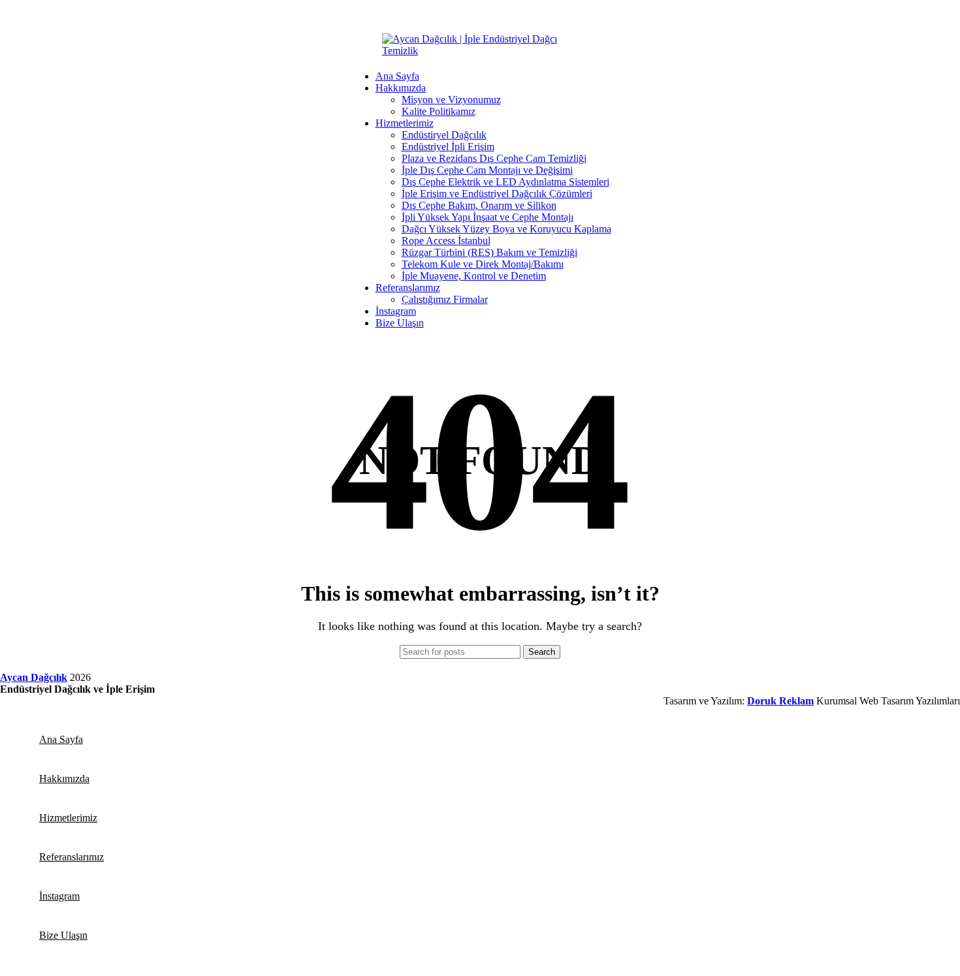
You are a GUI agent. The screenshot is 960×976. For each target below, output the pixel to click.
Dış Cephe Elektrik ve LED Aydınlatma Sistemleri (505, 181)
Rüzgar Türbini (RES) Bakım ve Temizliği (489, 252)
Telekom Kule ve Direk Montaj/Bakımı (483, 264)
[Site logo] (480, 50)
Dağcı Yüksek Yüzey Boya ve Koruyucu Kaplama (506, 228)
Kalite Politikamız (438, 111)
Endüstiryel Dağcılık (444, 134)
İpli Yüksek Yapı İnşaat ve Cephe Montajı (487, 217)
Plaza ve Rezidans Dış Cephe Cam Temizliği (494, 158)
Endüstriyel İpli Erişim (448, 146)
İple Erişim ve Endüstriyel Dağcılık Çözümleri (497, 193)
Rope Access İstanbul (446, 240)
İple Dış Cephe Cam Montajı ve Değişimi (487, 170)
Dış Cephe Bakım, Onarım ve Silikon (479, 205)
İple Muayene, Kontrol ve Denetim (474, 275)
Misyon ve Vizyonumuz (451, 99)
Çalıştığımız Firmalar (445, 299)
